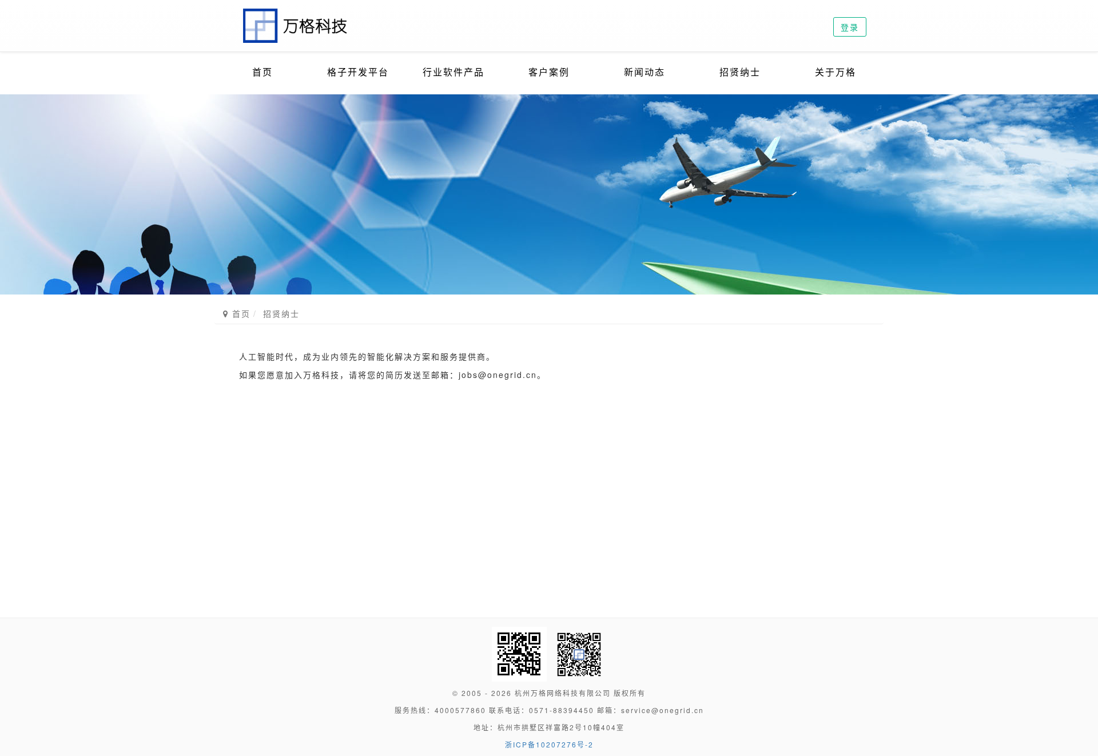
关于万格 (835, 71)
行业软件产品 (453, 71)
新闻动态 (644, 71)
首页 (262, 71)
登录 (850, 27)
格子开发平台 (358, 71)
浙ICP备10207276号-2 (549, 744)
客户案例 (549, 71)
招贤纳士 (740, 71)
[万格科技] (296, 14)
